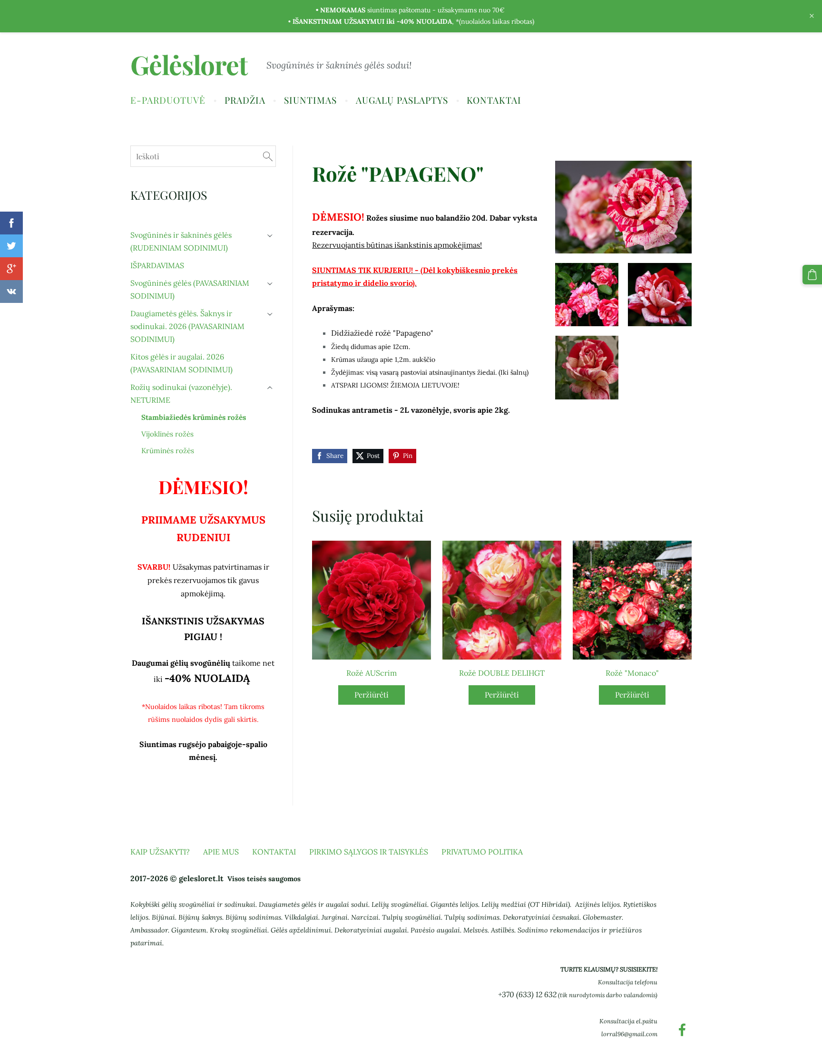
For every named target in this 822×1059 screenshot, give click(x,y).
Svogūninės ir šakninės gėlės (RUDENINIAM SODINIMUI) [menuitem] (181, 241)
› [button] (270, 235)
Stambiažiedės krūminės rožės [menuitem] (193, 417)
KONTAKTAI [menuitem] (494, 100)
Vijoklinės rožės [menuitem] (167, 433)
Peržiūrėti (371, 695)
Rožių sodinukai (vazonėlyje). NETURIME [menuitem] (181, 393)
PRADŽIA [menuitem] (245, 100)
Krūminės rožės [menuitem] (167, 450)
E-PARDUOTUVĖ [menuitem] (168, 100)
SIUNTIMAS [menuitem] (310, 100)
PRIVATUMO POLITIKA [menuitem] (482, 851)
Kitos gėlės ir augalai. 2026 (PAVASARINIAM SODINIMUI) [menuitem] (181, 363)
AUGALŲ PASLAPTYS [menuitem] (402, 100)
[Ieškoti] (267, 156)
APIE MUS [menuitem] (221, 851)
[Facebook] (682, 1029)
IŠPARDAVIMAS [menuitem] (157, 265)
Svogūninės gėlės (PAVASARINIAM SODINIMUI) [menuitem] (189, 289)
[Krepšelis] (812, 274)
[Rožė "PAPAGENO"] (587, 295)
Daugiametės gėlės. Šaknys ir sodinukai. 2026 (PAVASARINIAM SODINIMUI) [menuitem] (187, 326)
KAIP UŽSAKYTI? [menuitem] (160, 851)
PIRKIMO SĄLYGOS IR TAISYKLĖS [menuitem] (368, 851)
